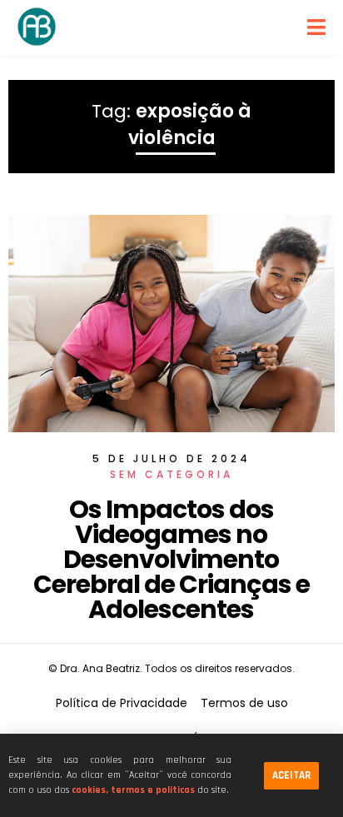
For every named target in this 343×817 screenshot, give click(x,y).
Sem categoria (171, 474)
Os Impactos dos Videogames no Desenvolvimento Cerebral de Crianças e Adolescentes (171, 559)
